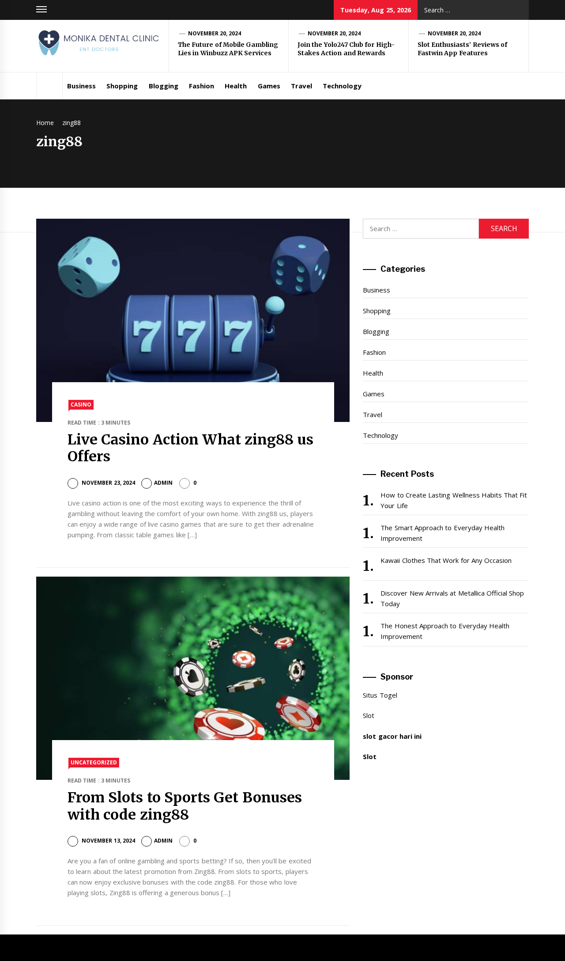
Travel (301, 85)
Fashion (201, 85)
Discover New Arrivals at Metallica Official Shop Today (452, 598)
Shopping (122, 85)
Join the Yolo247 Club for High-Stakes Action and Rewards (346, 49)
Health (236, 85)
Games (269, 85)
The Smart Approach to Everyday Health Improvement (442, 533)
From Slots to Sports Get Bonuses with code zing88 (185, 806)
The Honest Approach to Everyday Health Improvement (444, 631)
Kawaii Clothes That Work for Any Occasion (446, 560)
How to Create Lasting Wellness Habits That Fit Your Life (453, 500)
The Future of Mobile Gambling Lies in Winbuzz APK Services (228, 49)
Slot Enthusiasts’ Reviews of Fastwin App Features (462, 49)
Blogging (163, 85)
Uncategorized (94, 762)
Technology (342, 85)
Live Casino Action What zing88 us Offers (190, 448)
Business (81, 85)
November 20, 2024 (214, 33)
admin (163, 482)
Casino (81, 404)
